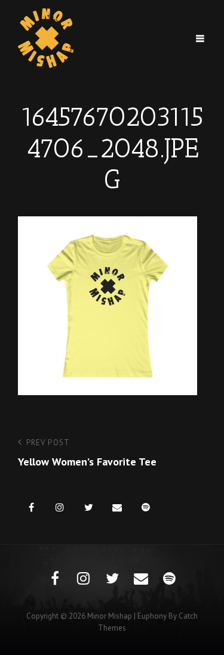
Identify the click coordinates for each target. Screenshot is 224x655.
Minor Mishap (109, 616)
